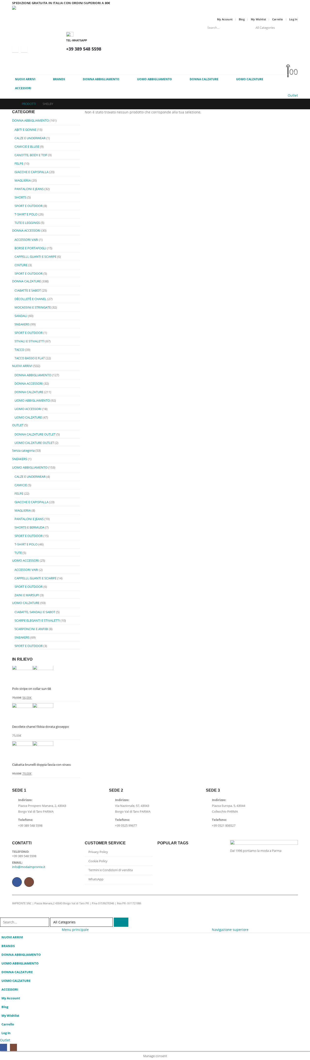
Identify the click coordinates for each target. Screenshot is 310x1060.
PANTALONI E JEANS (29, 189)
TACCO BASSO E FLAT (30, 358)
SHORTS (20, 197)
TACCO (19, 349)
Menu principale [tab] (75, 929)
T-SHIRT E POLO (26, 214)
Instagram (29, 882)
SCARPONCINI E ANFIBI (31, 629)
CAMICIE (21, 485)
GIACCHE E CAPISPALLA (31, 172)
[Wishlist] (175, 65)
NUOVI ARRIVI (25, 79)
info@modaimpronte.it (28, 867)
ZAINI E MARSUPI (27, 595)
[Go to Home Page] (13, 104)
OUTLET (17, 425)
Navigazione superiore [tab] (230, 929)
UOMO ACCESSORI (28, 409)
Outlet (293, 95)
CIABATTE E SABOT (28, 290)
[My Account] (176, 59)
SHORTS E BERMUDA (29, 527)
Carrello (277, 19)
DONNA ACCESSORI (26, 230)
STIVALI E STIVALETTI (30, 341)
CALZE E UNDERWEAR (30, 138)
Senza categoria (23, 450)
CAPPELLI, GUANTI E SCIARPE (35, 256)
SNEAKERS (22, 324)
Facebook (17, 882)
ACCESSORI (23, 88)
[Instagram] (24, 49)
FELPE (19, 163)
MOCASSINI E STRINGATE (33, 307)
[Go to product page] (46, 675)
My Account (225, 19)
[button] (3, 914)
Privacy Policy (98, 852)
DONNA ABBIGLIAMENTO (101, 79)
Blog (242, 19)
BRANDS (59, 79)
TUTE (18, 553)
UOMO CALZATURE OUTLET (34, 443)
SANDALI (21, 316)
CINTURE (21, 265)
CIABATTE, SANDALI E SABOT (35, 612)
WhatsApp (95, 879)
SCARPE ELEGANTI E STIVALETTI (37, 620)
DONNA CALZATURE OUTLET (35, 434)
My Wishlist (258, 19)
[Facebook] (15, 49)
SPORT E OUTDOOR (29, 206)
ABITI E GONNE (25, 129)
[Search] (291, 27)
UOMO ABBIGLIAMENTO (154, 79)
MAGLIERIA (23, 180)
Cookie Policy (98, 861)
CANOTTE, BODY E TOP (31, 155)
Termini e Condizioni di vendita (110, 870)
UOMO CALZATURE (249, 79)
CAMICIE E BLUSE (27, 146)
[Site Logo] (48, 10)
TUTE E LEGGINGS (27, 223)
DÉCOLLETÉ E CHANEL (30, 299)
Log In (293, 19)
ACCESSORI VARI (26, 239)
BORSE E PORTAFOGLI (30, 248)
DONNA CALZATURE (204, 79)
